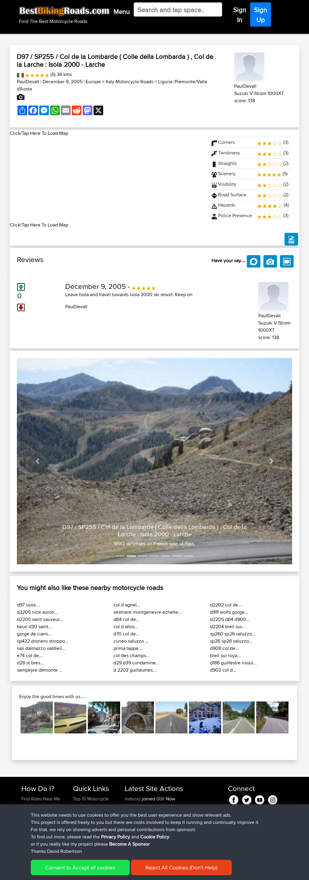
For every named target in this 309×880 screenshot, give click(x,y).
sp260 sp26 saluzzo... (233, 633)
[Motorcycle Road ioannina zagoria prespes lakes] (138, 717)
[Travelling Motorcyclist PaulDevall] (249, 66)
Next (297, 717)
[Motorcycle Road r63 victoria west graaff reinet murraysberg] (171, 717)
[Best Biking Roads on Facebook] (234, 798)
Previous (11, 717)
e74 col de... (30, 655)
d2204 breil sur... (227, 626)
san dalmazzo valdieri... (41, 648)
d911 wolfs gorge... (229, 612)
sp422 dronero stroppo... (42, 641)
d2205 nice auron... (37, 612)
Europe (93, 81)
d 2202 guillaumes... (134, 669)
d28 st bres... (30, 662)
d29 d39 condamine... (136, 662)
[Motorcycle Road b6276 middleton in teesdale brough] (70, 717)
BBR (160, 799)
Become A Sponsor (129, 843)
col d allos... (125, 626)
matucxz (133, 799)
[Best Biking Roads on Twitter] (247, 798)
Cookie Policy (154, 836)
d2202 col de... (226, 604)
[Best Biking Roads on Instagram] (273, 798)
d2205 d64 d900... (230, 619)
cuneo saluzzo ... (131, 641)
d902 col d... (223, 669)
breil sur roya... (225, 655)
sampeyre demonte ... (39, 669)
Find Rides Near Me (40, 799)
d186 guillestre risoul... (233, 662)
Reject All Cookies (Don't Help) (181, 867)
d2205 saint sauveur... (40, 619)
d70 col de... (126, 633)
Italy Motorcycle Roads (129, 81)
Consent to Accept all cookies (80, 867)
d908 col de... (224, 648)
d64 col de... (126, 619)
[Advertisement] (106, 179)
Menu (121, 11)
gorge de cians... (34, 633)
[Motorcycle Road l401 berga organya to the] (37, 717)
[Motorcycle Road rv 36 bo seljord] (272, 717)
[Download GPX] (291, 239)
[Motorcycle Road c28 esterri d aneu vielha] (239, 717)
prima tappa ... (128, 648)
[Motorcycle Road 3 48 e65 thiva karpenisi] (104, 717)
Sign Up (260, 14)
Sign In (239, 14)
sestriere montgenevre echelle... (147, 612)
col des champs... (131, 655)
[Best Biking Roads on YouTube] (260, 798)
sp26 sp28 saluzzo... (231, 641)
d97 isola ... (28, 604)
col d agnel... (126, 604)
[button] (37, 461)
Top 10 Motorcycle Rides (91, 802)
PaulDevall (28, 81)
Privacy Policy (115, 836)
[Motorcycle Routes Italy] (20, 74)
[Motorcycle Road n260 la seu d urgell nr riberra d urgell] (205, 717)
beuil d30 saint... (34, 626)
